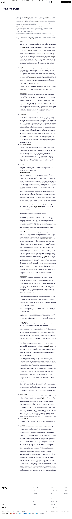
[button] (14, 4)
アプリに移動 (56, 2)
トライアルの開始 (66, 2)
